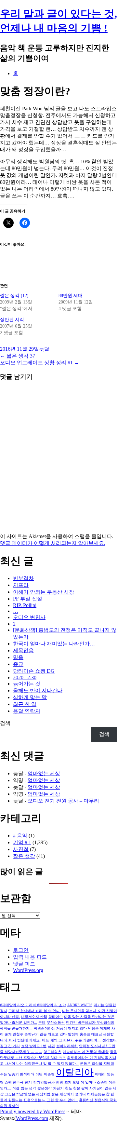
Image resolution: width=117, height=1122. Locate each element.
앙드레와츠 (52, 1052)
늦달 (44, 349)
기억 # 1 (22, 842)
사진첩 (21, 849)
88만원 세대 (70, 295)
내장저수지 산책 (34, 1017)
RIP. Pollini (24, 605)
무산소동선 (56, 1022)
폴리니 (80, 1094)
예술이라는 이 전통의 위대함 (86, 1052)
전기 (28, 1082)
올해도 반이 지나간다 (37, 690)
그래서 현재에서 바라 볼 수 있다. (34, 1011)
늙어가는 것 (26, 683)
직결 (16, 1088)
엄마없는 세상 (44, 773)
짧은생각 (44, 1088)
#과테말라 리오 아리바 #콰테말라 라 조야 (33, 1005)
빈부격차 (23, 578)
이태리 (100, 1074)
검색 (5, 723)
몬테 (42, 1022)
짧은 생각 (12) (14, 295)
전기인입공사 (44, 1082)
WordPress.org (28, 970)
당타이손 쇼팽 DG (34, 671)
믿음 (18, 657)
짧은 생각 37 (17, 355)
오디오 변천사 (29, 617)
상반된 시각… (14, 319)
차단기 (58, 1088)
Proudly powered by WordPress (32, 1111)
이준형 (49, 1074)
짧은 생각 (24, 856)
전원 (59, 1082)
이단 (39, 1074)
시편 (51, 1046)
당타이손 (55, 1017)
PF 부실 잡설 (27, 599)
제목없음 (23, 650)
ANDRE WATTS (79, 1005)
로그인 (21, 950)
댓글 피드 (24, 964)
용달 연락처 (26, 711)
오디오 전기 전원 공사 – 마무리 (63, 801)
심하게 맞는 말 (30, 697)
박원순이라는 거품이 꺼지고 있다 (60, 1028)
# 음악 (20, 835)
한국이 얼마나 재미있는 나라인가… (54, 643)
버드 (45, 1040)
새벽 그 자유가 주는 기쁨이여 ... (75, 1040)
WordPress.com (32, 1118)
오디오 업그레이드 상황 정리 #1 (39, 362)
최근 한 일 (24, 704)
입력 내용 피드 (30, 957)
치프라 (21, 585)
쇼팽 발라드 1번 (33, 1046)
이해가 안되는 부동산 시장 (43, 592)
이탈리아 (75, 1072)
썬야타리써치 (67, 1046)
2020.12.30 (24, 677)
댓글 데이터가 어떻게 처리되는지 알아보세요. (52, 543)
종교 (18, 664)
